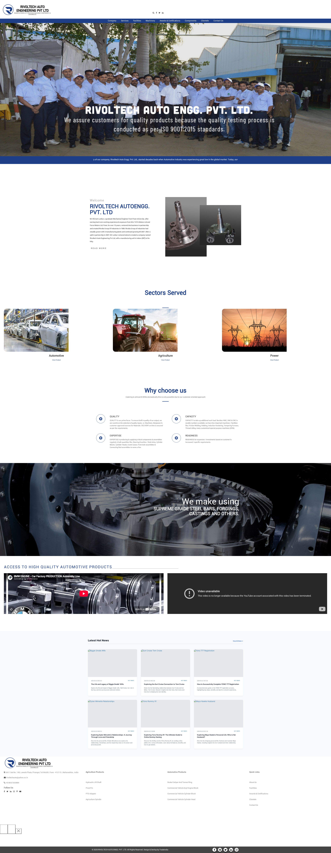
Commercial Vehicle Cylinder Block (181, 794)
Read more (99, 248)
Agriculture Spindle (93, 799)
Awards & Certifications (258, 794)
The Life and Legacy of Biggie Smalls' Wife (107, 684)
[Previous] (4, 829)
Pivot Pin (89, 788)
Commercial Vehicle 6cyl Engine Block (182, 788)
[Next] (12, 829)
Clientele (252, 799)
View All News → (238, 641)
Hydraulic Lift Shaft (93, 782)
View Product (56, 360)
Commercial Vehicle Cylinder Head (181, 799)
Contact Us (253, 805)
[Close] (18, 831)
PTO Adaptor (91, 794)
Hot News (131, 680)
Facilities (253, 788)
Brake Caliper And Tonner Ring (179, 782)
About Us (253, 782)
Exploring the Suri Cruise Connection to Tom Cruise (164, 684)
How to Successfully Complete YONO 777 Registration (218, 684)
